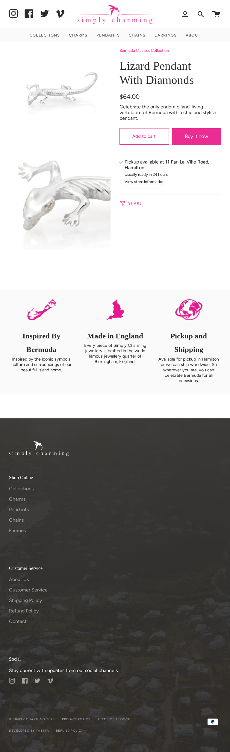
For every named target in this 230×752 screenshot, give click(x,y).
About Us (19, 579)
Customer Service (28, 590)
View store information (144, 182)
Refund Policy (24, 611)
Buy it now (196, 136)
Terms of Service (114, 719)
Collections (21, 488)
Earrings (17, 530)
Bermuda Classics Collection (144, 50)
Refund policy (70, 731)
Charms (17, 499)
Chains (16, 520)
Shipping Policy (25, 600)
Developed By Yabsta (29, 731)
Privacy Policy (76, 719)
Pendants (19, 509)
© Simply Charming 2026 (32, 719)
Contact (18, 621)
